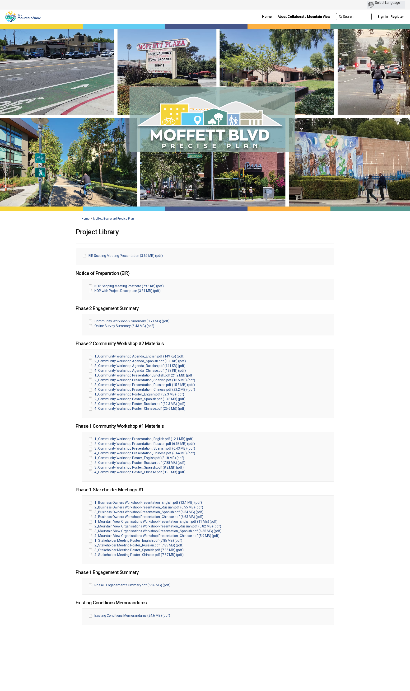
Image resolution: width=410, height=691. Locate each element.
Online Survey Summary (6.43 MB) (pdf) (124, 326)
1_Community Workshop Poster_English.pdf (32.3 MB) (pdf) (139, 394)
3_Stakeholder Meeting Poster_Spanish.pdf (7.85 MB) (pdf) (139, 550)
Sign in (382, 17)
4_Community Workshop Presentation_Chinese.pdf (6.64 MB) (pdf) (144, 453)
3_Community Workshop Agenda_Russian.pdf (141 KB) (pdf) (140, 366)
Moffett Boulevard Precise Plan (113, 218)
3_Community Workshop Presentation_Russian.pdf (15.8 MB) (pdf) (144, 385)
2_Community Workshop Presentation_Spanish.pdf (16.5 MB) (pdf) (144, 380)
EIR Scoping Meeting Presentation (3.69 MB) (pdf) (126, 256)
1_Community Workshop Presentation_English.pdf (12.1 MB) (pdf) (144, 439)
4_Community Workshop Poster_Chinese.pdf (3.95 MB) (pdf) (140, 472)
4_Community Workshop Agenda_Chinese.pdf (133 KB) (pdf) (140, 370)
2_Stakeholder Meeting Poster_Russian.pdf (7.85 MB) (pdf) (138, 545)
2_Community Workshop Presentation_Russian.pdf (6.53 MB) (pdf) (144, 444)
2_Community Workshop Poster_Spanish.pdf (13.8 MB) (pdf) (140, 399)
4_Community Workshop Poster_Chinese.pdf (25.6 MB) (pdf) (140, 408)
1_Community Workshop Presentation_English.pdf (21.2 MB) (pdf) (144, 375)
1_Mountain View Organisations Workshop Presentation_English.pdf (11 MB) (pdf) (155, 521)
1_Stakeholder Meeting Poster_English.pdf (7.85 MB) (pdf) (138, 540)
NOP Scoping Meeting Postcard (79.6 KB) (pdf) (129, 286)
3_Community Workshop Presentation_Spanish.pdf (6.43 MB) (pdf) (144, 448)
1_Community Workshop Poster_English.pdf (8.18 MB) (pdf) (139, 458)
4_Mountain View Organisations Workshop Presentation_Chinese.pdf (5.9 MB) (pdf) (156, 536)
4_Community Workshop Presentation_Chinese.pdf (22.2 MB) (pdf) (144, 389)
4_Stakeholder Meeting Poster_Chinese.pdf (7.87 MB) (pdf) (139, 555)
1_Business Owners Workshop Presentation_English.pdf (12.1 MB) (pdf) (148, 502)
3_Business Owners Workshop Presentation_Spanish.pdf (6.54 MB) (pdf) (148, 512)
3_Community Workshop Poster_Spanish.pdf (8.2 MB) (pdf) (139, 467)
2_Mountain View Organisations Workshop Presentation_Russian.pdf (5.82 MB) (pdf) (157, 526)
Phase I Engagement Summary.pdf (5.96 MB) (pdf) (132, 585)
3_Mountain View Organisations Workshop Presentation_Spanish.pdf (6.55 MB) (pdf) (157, 531)
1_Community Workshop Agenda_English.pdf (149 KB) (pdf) (139, 356)
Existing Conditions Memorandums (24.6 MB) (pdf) (132, 615)
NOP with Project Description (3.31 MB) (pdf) (127, 291)
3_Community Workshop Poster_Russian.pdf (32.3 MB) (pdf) (139, 404)
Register (397, 17)
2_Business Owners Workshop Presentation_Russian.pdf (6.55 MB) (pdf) (148, 507)
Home (85, 218)
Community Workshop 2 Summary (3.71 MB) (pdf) (131, 321)
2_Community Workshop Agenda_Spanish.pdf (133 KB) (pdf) (140, 361)
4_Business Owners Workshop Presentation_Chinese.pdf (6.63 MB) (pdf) (148, 517)
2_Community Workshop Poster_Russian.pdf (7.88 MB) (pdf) (139, 463)
